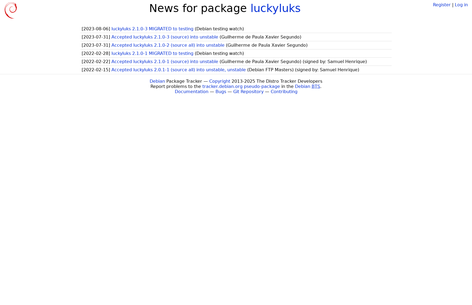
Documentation (191, 91)
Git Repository (248, 91)
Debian (157, 81)
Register (442, 4)
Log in (461, 4)
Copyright (219, 81)
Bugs (221, 91)
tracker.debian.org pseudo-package (241, 86)
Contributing (284, 91)
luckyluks (275, 8)
